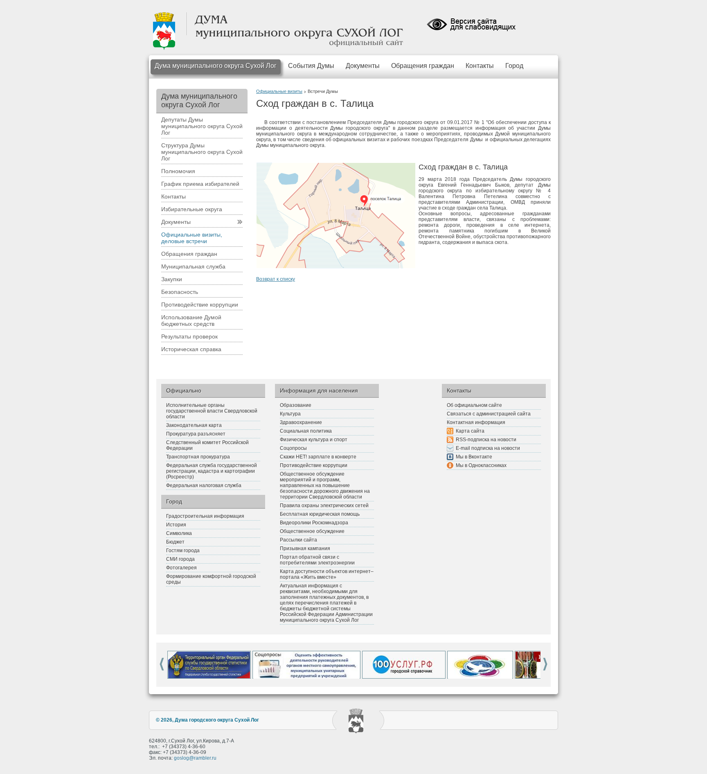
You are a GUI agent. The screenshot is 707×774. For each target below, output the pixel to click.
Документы (363, 65)
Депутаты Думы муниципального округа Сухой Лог (202, 126)
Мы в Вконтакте (474, 457)
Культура (290, 414)
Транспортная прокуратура (198, 457)
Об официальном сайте (474, 405)
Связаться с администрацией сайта (489, 414)
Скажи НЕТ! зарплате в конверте (318, 457)
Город (514, 65)
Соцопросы (293, 448)
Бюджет (175, 542)
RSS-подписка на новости (486, 439)
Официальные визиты (279, 91)
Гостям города (183, 550)
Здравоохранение (301, 422)
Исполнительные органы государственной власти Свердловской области (211, 411)
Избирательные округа (191, 209)
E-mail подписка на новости (488, 448)
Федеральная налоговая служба (203, 485)
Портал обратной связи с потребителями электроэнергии (317, 560)
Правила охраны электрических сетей (324, 505)
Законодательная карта (194, 425)
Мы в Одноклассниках (481, 465)
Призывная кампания (305, 548)
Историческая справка (191, 349)
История (176, 525)
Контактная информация (476, 422)
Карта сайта (470, 431)
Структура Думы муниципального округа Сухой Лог (202, 152)
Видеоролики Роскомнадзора (314, 523)
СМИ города (180, 559)
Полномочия (178, 171)
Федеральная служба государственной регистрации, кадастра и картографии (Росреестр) (211, 471)
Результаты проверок (189, 336)
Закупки (171, 279)
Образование (295, 405)
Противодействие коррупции (199, 304)
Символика (179, 533)
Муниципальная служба (193, 266)
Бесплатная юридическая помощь (320, 514)
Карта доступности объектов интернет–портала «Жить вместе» (327, 574)
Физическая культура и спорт (313, 439)
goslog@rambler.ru (195, 758)
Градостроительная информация (205, 516)
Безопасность (179, 292)
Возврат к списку (275, 279)
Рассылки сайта (298, 540)
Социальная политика (306, 431)
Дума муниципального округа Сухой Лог (216, 65)
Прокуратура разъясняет (195, 434)
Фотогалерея (181, 568)
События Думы (311, 65)
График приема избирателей (200, 184)
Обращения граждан (422, 65)
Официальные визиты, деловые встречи (191, 237)
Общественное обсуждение (312, 531)
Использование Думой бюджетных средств (191, 320)
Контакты (480, 65)
